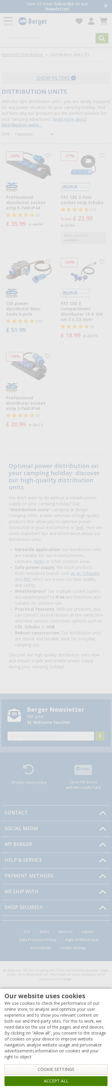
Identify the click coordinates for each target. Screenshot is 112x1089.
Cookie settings (73, 948)
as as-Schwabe (85, 573)
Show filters (53, 78)
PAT (26, 579)
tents (39, 561)
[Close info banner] (106, 6)
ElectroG (65, 932)
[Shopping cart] (103, 21)
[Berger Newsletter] (100, 736)
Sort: (5, 134)
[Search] (102, 38)
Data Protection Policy (37, 940)
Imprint (88, 932)
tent (80, 527)
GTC (27, 932)
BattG (44, 932)
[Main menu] (9, 21)
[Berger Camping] (43, 21)
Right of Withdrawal (81, 940)
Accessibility (40, 948)
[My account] (91, 21)
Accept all (56, 1081)
